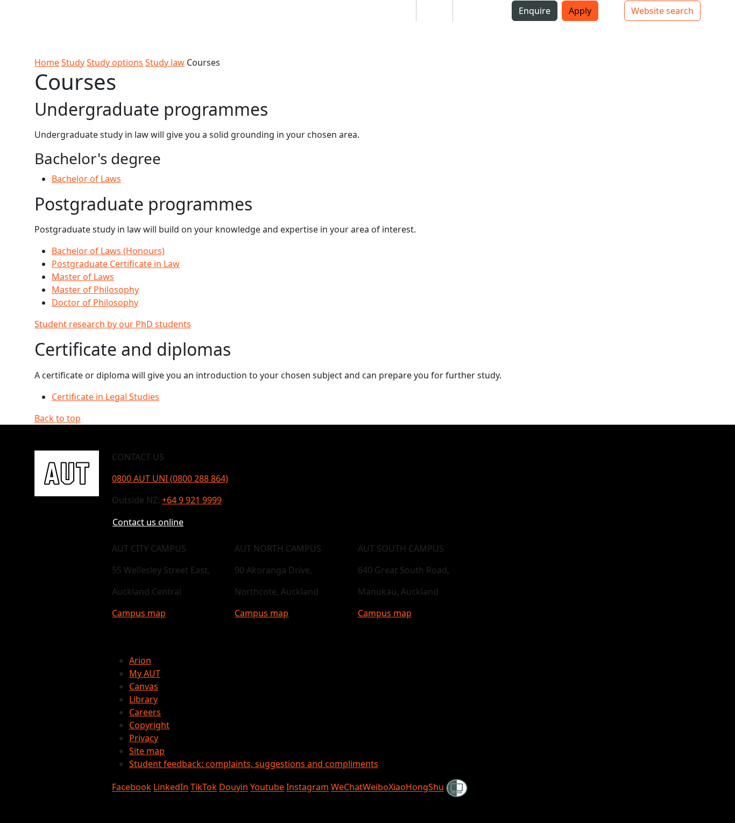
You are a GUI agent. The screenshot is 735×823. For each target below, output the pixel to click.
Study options (115, 62)
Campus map (139, 613)
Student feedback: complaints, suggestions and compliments (253, 764)
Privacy (143, 738)
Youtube (267, 787)
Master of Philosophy (95, 290)
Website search (662, 11)
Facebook (131, 787)
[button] (51, 15)
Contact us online (147, 522)
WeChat (347, 787)
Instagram (307, 787)
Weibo (375, 787)
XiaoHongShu (416, 787)
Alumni (476, 11)
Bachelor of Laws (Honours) (108, 251)
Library (143, 699)
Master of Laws (83, 277)
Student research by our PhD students (112, 324)
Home (46, 62)
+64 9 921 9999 (192, 500)
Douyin (233, 787)
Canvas (143, 686)
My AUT (144, 673)
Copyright (149, 725)
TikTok (203, 787)
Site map (147, 751)
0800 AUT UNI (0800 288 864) (170, 478)
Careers (145, 712)
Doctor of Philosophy (95, 302)
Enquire (534, 11)
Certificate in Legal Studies (105, 397)
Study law (165, 62)
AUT (16, 27)
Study (72, 62)
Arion (140, 660)
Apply (580, 11)
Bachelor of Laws (86, 179)
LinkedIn (170, 787)
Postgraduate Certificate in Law (116, 264)
